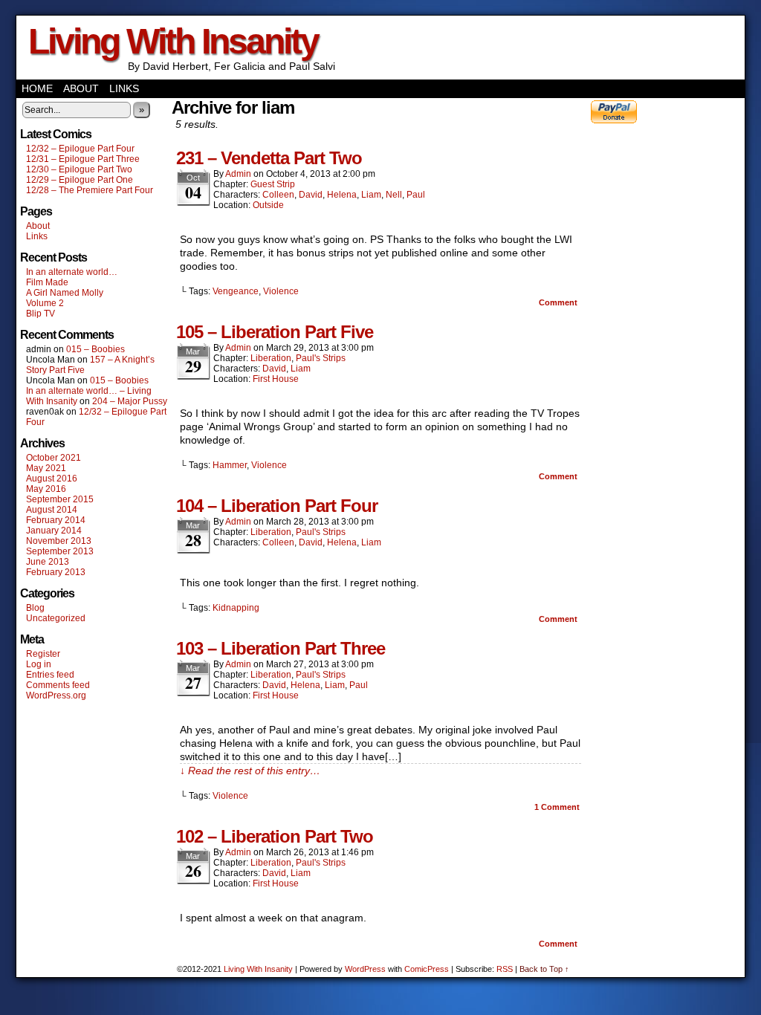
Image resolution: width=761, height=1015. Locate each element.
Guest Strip (272, 184)
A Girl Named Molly (64, 293)
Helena (342, 194)
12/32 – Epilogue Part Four (80, 148)
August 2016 (51, 478)
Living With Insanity (173, 41)
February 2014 (55, 520)
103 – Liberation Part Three (280, 648)
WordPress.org (56, 695)
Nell (394, 194)
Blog (35, 608)
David (311, 194)
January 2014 (54, 530)
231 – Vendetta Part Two (269, 158)
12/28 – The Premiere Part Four (89, 190)
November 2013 (58, 541)
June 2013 (47, 562)
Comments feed (58, 685)
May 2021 (46, 468)
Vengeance (236, 291)
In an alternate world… (71, 272)
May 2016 (46, 489)
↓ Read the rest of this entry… (250, 770)
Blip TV (40, 313)
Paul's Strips (321, 358)
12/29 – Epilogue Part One (79, 180)
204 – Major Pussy (129, 401)
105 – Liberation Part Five (274, 332)
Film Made (47, 282)
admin (238, 174)
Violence (281, 291)
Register (43, 654)
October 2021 (53, 458)
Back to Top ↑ (544, 968)
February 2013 (55, 572)
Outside (268, 205)
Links (124, 88)
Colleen (278, 194)
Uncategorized (55, 618)
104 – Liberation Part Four (277, 506)
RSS (504, 968)
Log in (38, 664)
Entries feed (50, 674)
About (81, 88)
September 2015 (60, 499)
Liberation (270, 358)
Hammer (230, 465)
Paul (416, 194)
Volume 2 (45, 303)
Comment (559, 302)
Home (37, 88)
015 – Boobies (95, 349)
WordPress (365, 968)
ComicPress (426, 968)
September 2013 (60, 551)
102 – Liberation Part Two (274, 836)
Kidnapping (236, 608)
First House (276, 379)
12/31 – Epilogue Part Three (83, 159)
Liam (371, 194)
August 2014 (51, 510)
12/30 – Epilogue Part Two (79, 169)
